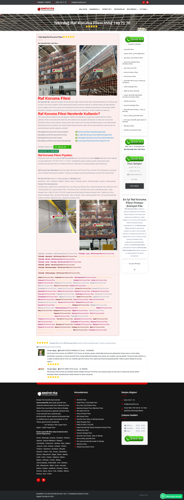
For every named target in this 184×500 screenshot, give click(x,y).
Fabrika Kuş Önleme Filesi (132, 130)
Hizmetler (106, 9)
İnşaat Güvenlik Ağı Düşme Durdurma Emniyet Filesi (132, 96)
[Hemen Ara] (134, 438)
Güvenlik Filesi (129, 49)
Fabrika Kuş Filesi (130, 101)
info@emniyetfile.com (78, 2)
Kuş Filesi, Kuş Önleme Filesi (133, 58)
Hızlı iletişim (134, 186)
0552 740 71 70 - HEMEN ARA (49, 151)
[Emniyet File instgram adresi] (143, 2)
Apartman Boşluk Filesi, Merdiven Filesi (131, 63)
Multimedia (131, 9)
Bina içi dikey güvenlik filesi (133, 115)
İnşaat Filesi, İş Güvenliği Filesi (134, 53)
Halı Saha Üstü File (130, 68)
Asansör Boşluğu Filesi (131, 105)
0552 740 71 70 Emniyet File (134, 146)
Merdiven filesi (129, 126)
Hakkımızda (94, 9)
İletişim (143, 9)
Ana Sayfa (83, 9)
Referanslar (119, 9)
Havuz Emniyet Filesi (131, 72)
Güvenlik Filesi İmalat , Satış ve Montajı (133, 110)
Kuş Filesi (39, 425)
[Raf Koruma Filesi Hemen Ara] (134, 39)
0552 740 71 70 (61, 2)
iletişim (97, 158)
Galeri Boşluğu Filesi (130, 87)
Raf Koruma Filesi (58, 253)
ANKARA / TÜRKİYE (44, 2)
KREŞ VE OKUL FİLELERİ (131, 91)
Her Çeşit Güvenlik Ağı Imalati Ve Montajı (134, 121)
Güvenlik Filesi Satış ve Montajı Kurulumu (133, 81)
